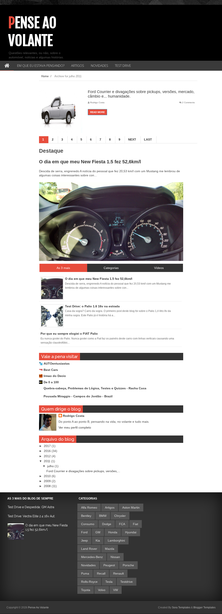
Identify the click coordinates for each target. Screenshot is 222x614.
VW (115, 590)
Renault (118, 573)
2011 (47, 461)
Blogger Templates (204, 607)
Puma (85, 573)
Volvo (101, 590)
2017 (48, 446)
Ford (84, 532)
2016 (48, 451)
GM (97, 532)
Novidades (88, 565)
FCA (122, 524)
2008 (48, 486)
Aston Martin (131, 507)
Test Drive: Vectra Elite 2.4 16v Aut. (31, 516)
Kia (98, 540)
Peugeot (109, 565)
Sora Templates (181, 607)
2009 (48, 481)
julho (51, 466)
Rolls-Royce (89, 581)
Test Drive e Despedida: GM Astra (31, 507)
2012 (48, 456)
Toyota (85, 590)
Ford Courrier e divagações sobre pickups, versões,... (83, 471)
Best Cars (51, 370)
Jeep (84, 540)
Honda (112, 532)
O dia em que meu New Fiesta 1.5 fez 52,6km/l (90, 161)
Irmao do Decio (55, 376)
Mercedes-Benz (92, 557)
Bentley (86, 515)
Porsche (128, 565)
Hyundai (130, 532)
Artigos (109, 507)
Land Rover (89, 548)
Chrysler (120, 515)
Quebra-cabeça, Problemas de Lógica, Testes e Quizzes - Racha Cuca (95, 388)
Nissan (115, 557)
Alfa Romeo (89, 507)
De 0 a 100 (51, 382)
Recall (101, 573)
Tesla (109, 581)
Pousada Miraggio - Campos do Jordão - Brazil (78, 396)
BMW (102, 515)
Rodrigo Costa (73, 416)
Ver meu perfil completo (75, 427)
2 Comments (188, 103)
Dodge (106, 524)
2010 (48, 476)
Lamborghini (116, 540)
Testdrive (126, 581)
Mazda (109, 548)
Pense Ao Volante (32, 31)
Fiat (135, 524)
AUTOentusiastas (57, 363)
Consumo (87, 524)
